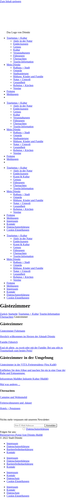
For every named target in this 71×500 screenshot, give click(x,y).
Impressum (12, 221)
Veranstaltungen (21, 52)
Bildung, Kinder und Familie (28, 76)
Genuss (17, 46)
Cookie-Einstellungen (18, 230)
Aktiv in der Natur (22, 41)
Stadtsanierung (21, 73)
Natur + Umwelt (21, 79)
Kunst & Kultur (21, 176)
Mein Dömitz (13, 64)
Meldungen (12, 94)
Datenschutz (13, 478)
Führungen (19, 55)
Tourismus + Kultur (17, 38)
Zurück (4, 313)
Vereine (17, 88)
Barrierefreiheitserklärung (20, 449)
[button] (35, 333)
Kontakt (11, 224)
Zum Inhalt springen (10, 1)
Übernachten (20, 58)
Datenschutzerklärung (18, 227)
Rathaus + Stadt (21, 67)
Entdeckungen (20, 43)
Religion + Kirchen (23, 85)
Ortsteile (17, 70)
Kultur (16, 49)
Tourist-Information (23, 61)
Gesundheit (19, 82)
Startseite (13, 313)
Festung (11, 91)
